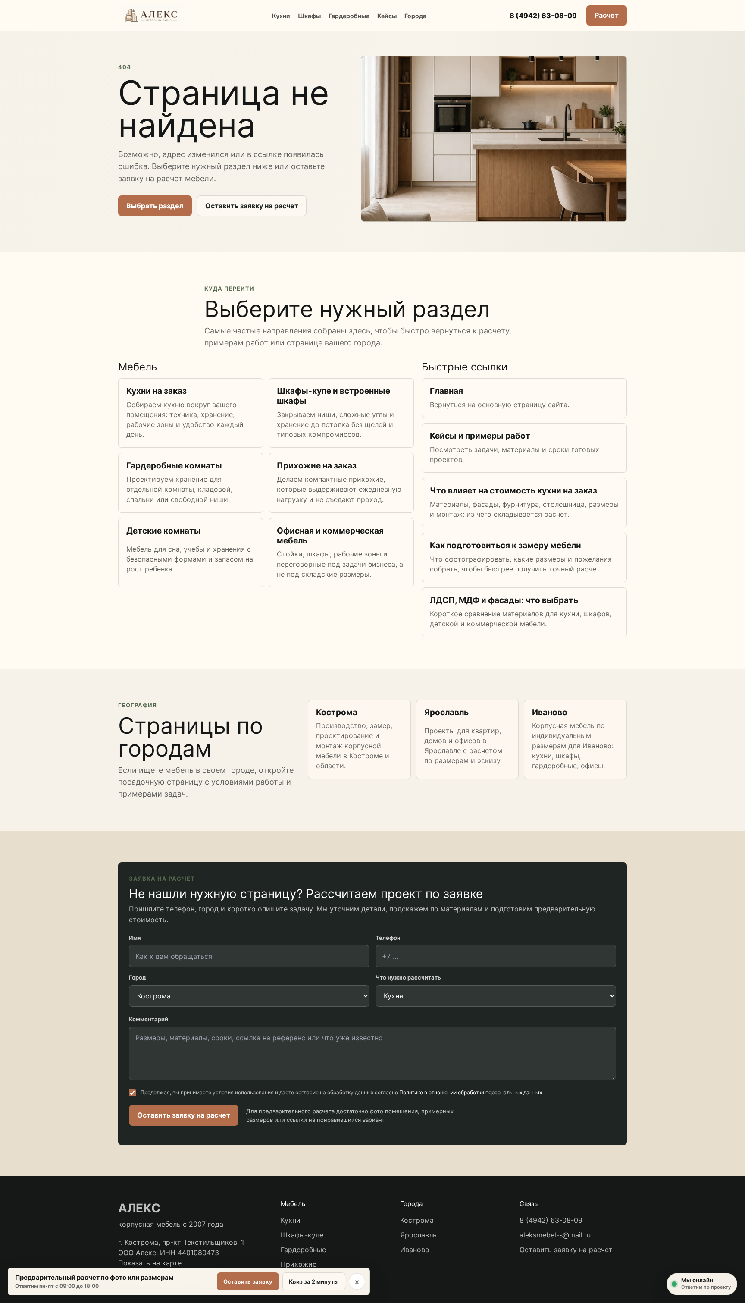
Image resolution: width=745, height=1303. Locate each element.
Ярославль (418, 1235)
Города (415, 15)
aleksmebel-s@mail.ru (555, 1235)
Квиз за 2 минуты (314, 1281)
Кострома (417, 1220)
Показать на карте (150, 1263)
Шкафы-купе (302, 1235)
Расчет (607, 15)
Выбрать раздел (155, 205)
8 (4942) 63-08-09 (543, 15)
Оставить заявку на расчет (251, 205)
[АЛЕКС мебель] (153, 15)
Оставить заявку (247, 1281)
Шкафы (309, 15)
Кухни (281, 15)
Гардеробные (349, 15)
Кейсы (387, 15)
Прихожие (298, 1264)
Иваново (414, 1249)
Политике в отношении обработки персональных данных (470, 1092)
